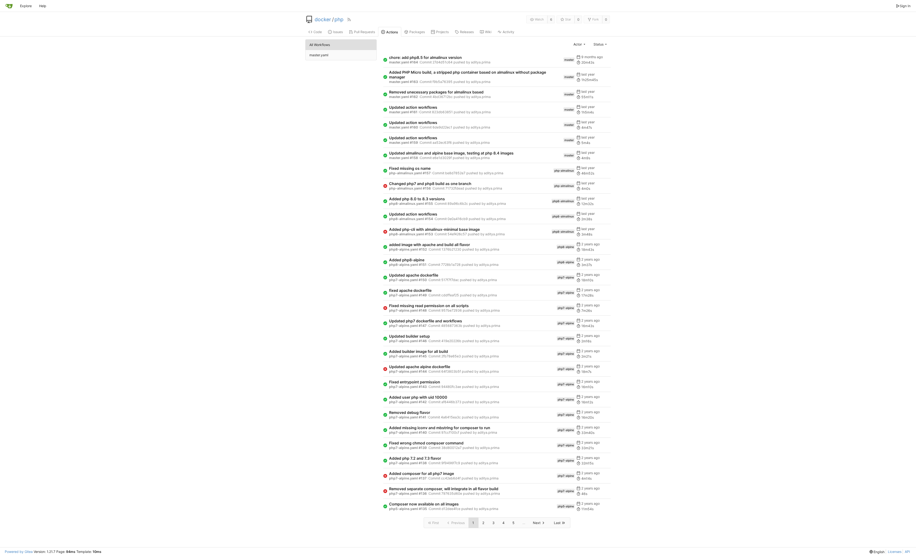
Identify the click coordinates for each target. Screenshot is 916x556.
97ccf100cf (450, 432)
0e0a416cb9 (458, 219)
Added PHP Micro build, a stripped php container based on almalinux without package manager (467, 74)
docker (323, 19)
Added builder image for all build (418, 351)
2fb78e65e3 (451, 356)
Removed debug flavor (409, 412)
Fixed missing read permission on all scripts (429, 305)
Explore (26, 6)
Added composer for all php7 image (421, 473)
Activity (508, 32)
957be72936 (451, 310)
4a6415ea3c (451, 417)
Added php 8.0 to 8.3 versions (417, 198)
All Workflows (319, 45)
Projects (442, 32)
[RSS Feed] (349, 19)
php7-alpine (566, 277)
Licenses (894, 552)
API (907, 552)
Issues (338, 32)
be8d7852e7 (455, 173)
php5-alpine (566, 506)
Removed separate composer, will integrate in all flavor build (443, 488)
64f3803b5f (451, 371)
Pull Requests (364, 32)
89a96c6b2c (458, 203)
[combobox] (579, 44)
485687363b (451, 326)
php (339, 19)
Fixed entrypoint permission (414, 382)
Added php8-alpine (406, 259)
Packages (417, 32)
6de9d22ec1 (442, 127)
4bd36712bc (442, 97)
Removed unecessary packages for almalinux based (436, 92)
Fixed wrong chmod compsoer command (426, 443)
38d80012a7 (451, 448)
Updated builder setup (409, 336)
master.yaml (318, 55)
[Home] (9, 6)
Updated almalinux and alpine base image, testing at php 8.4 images (451, 153)
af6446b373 (451, 402)
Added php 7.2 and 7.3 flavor (415, 458)
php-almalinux (564, 170)
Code (317, 32)
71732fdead (454, 188)
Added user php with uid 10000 (418, 397)
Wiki (488, 32)
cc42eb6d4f (451, 478)
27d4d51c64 (442, 62)
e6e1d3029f (442, 158)
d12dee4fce (451, 509)
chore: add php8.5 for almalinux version (425, 57)
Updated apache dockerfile (413, 275)
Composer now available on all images (424, 504)
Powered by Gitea (19, 552)
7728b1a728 (451, 265)
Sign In (905, 6)
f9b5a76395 (442, 82)
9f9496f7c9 (450, 463)
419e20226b (451, 341)
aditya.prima (480, 62)
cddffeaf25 (450, 295)
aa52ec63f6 (442, 142)
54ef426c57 (457, 234)
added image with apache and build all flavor (429, 244)
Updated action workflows (413, 107)
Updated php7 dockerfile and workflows (425, 321)
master (569, 60)
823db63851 (442, 112)
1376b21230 (451, 249)
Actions (392, 32)
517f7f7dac (450, 280)
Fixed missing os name (410, 168)
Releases (467, 32)
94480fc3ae (451, 387)
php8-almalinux (563, 201)
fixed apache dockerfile (410, 290)
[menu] (877, 552)
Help (42, 6)
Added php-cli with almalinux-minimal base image (434, 229)
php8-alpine (565, 247)
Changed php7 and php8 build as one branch (430, 183)
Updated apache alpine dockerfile (419, 366)
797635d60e (451, 493)
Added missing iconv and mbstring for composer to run (439, 427)
